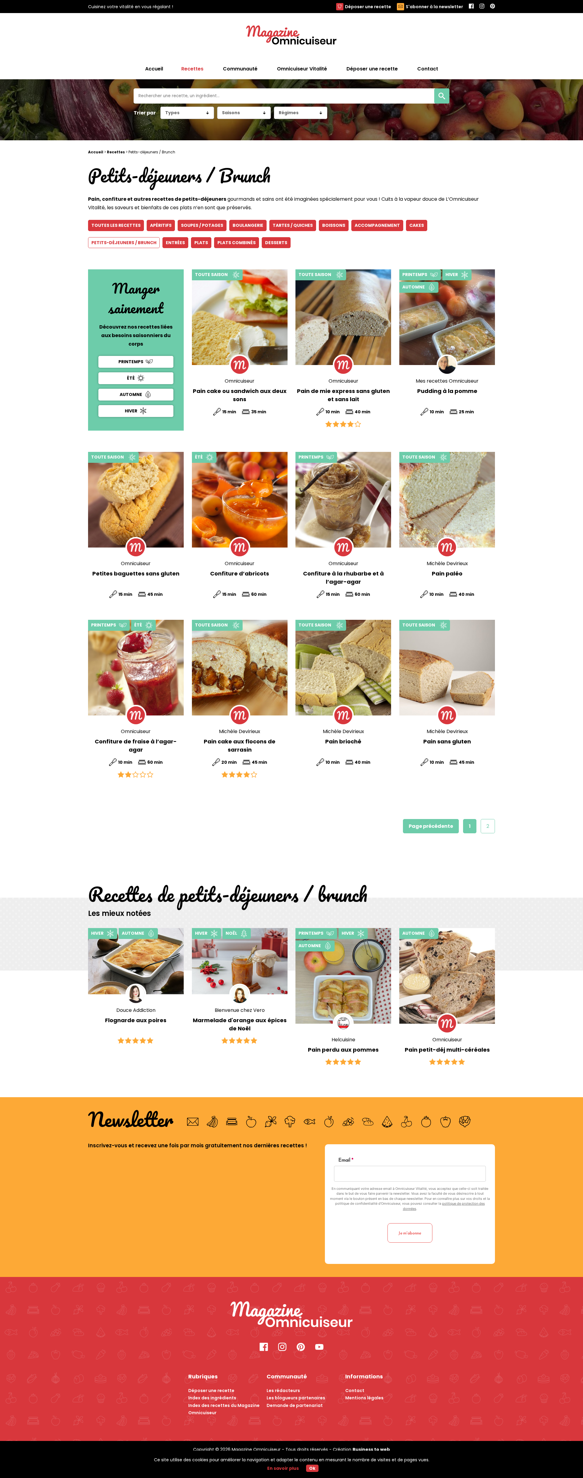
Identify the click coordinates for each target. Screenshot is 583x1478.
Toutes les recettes (116, 225)
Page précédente (431, 826)
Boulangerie (248, 225)
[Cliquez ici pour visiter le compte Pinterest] (301, 1347)
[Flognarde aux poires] (136, 961)
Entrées (175, 243)
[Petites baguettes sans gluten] (136, 500)
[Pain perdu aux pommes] (343, 976)
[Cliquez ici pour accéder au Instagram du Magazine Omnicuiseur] (481, 6)
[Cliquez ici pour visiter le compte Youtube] (319, 1347)
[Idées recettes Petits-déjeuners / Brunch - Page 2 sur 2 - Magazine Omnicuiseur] (291, 1315)
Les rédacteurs (283, 1391)
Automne (131, 394)
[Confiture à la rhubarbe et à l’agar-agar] (343, 500)
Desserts (276, 243)
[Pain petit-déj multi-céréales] (447, 976)
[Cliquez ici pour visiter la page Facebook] (264, 1347)
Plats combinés (236, 243)
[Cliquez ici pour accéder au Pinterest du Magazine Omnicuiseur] (492, 6)
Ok (312, 1468)
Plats (201, 243)
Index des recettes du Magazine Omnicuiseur (224, 1409)
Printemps (130, 361)
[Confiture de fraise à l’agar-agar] (136, 667)
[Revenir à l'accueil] (291, 36)
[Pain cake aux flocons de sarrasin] (240, 667)
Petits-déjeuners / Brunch (123, 243)
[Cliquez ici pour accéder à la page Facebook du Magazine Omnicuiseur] (471, 6)
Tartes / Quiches (293, 225)
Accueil (154, 68)
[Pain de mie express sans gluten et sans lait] (343, 317)
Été (131, 378)
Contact (354, 1391)
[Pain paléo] (447, 500)
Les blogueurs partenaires (296, 1398)
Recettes (116, 152)
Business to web (371, 1449)
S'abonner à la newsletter (434, 7)
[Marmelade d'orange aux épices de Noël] (240, 961)
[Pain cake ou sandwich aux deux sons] (240, 317)
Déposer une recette (368, 7)
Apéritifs (161, 225)
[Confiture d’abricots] (240, 500)
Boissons (333, 225)
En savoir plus (283, 1468)
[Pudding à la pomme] (447, 317)
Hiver (131, 411)
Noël (231, 933)
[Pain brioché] (343, 667)
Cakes (416, 225)
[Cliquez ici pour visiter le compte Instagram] (282, 1347)
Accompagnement (377, 225)
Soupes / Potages (202, 225)
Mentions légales (364, 1398)
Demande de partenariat (295, 1405)
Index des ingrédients (212, 1398)
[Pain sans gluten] (447, 667)
